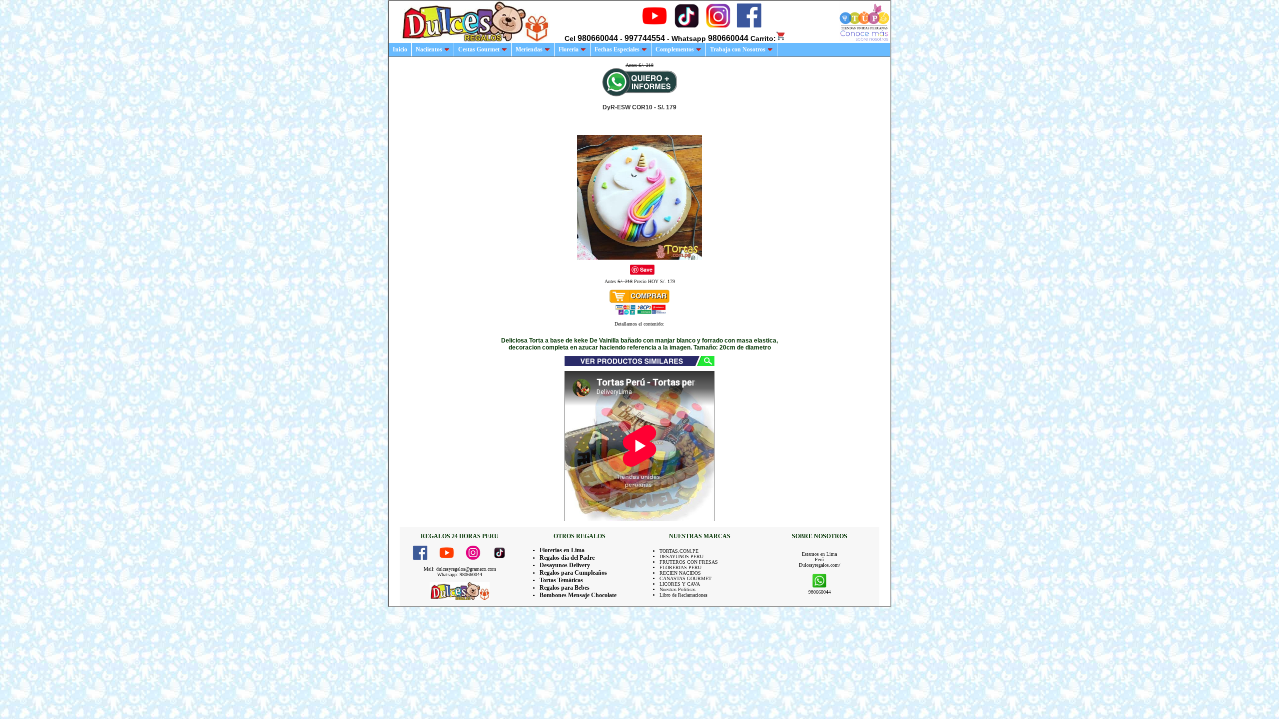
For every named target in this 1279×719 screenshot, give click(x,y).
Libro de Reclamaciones (683, 595)
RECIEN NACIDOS (680, 573)
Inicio (400, 49)
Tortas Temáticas (561, 580)
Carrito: (763, 38)
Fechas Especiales (617, 49)
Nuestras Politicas (677, 589)
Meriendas (529, 49)
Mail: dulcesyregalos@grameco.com (460, 569)
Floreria (569, 49)
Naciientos (429, 49)
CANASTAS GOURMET (685, 578)
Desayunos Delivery (565, 565)
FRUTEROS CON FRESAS (688, 562)
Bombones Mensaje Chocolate (578, 595)
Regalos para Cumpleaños (573, 572)
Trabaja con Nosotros (737, 49)
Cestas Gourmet (479, 49)
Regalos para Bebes (565, 587)
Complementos (674, 49)
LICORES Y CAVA (679, 584)
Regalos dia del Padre (567, 557)
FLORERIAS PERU (680, 567)
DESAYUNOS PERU (681, 556)
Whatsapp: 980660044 (459, 574)
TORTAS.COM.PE (678, 551)
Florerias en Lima (562, 550)
